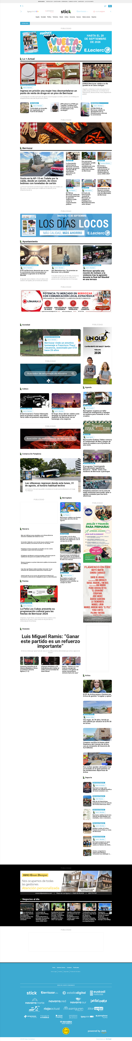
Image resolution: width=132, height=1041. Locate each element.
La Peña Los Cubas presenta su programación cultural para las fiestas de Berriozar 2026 (37, 611)
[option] (66, 11)
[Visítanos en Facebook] (20, 6)
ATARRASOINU (64, 1)
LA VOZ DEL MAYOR (89, 1)
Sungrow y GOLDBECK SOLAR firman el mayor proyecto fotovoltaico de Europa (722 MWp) (104, 915)
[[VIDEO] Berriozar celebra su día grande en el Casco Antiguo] (97, 72)
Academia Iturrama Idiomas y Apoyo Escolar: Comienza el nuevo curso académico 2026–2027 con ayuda (57, 915)
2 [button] (47, 355)
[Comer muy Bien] (58, 1016)
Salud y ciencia (86, 17)
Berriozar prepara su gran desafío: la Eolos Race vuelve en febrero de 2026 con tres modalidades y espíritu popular (101, 843)
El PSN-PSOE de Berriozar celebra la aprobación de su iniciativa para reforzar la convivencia (99, 112)
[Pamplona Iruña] (101, 1016)
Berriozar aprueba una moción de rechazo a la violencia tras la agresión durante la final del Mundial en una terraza (96, 275)
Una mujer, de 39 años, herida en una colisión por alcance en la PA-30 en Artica (97, 721)
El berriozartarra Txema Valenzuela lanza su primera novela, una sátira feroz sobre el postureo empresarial (34, 415)
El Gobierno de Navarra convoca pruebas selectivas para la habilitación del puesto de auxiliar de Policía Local (38, 556)
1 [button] (44, 355)
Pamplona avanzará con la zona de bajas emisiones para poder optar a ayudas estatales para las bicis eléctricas (97, 493)
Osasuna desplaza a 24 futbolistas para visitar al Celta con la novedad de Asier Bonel (50, 669)
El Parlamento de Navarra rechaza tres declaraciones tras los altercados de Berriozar (104, 192)
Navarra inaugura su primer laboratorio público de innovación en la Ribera (38, 563)
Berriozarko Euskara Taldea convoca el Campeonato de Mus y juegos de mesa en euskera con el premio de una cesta (97, 442)
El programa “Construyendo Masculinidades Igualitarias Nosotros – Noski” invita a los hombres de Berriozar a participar (96, 468)
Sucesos (78, 17)
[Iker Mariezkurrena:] (66, 254)
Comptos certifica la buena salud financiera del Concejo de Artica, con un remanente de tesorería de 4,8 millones (96, 745)
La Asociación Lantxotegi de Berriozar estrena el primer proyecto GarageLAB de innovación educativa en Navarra (72, 169)
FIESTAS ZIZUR (49, 1)
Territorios (55, 17)
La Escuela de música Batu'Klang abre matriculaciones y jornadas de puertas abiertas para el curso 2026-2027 (42, 916)
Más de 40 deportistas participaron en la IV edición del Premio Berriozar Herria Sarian (102, 803)
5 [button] (54, 355)
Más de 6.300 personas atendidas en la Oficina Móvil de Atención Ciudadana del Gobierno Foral (37, 536)
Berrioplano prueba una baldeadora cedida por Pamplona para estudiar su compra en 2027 (69, 580)
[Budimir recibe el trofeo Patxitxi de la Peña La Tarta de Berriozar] (87, 828)
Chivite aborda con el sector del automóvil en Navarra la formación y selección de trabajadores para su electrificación (39, 576)
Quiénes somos (61, 967)
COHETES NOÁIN (57, 1)
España (37, 17)
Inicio (53, 967)
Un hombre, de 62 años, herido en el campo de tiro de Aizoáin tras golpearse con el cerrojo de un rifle (70, 539)
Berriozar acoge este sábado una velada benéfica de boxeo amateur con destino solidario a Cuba (102, 789)
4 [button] (51, 355)
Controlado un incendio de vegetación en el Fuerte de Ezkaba (38, 110)
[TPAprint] (87, 1016)
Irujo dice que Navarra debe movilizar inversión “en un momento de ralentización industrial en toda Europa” (36, 569)
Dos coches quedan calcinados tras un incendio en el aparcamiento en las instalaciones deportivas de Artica (97, 769)
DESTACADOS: (41, 1)
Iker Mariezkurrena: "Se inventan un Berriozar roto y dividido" (65, 271)
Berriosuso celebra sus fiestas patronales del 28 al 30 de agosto (70, 519)
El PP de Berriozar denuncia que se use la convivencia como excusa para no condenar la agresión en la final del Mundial (34, 273)
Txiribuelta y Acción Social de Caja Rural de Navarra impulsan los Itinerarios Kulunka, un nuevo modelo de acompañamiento (89, 916)
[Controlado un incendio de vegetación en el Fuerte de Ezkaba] (24, 107)
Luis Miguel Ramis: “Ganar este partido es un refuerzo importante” (50, 641)
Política (49, 17)
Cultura (66, 17)
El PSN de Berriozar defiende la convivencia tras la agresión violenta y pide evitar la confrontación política (73, 198)
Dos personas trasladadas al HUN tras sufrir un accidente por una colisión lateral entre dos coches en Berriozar (88, 166)
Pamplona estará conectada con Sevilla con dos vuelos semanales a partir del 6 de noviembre (37, 549)
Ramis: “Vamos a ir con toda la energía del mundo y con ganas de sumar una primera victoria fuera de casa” (70, 670)
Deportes (94, 17)
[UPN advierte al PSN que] (54, 107)
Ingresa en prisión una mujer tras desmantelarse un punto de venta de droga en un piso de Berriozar (48, 92)
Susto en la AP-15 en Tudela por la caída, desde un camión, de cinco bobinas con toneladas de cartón (39, 180)
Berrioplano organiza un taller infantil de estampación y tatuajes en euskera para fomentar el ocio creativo (96, 413)
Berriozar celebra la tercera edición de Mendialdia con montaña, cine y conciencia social (102, 816)
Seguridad (66, 971)
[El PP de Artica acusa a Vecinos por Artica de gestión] (97, 686)
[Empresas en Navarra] (30, 1016)
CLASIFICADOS (81, 1)
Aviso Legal (54, 971)
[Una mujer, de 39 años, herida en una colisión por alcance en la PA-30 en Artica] (97, 707)
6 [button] (56, 355)
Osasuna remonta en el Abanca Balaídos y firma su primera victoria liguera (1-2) (28, 669)
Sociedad (43, 17)
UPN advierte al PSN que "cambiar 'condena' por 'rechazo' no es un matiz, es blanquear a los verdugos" (69, 107)
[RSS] (22, 6)
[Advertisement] (39, 512)
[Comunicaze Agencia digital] (66, 979)
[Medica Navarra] (44, 1016)
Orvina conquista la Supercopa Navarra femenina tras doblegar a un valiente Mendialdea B (102, 852)
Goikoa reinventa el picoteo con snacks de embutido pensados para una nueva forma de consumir (26, 915)
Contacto (69, 967)
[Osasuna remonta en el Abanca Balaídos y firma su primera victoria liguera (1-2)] (29, 661)
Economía (72, 17)
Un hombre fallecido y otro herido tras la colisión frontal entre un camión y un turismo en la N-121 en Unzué (37, 542)
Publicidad (76, 967)
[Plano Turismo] (73, 1016)
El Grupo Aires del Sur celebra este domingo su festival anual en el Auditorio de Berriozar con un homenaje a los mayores (65, 416)
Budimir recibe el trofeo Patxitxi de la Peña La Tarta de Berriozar (102, 830)
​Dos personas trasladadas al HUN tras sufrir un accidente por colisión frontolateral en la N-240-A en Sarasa (70, 557)
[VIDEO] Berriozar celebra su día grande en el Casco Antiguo (95, 84)
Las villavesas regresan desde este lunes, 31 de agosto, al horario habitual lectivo (49, 484)
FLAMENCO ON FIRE (73, 1)
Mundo (61, 17)
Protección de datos (75, 971)
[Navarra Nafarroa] (66, 1022)
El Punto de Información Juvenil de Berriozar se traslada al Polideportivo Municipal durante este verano (88, 198)
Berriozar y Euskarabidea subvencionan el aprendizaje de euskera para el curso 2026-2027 (103, 170)
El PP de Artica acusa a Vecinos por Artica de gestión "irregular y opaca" (97, 695)
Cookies (60, 971)
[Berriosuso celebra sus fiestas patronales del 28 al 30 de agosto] (70, 506)
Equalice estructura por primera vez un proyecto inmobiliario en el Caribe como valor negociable (73, 915)
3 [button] (49, 355)
